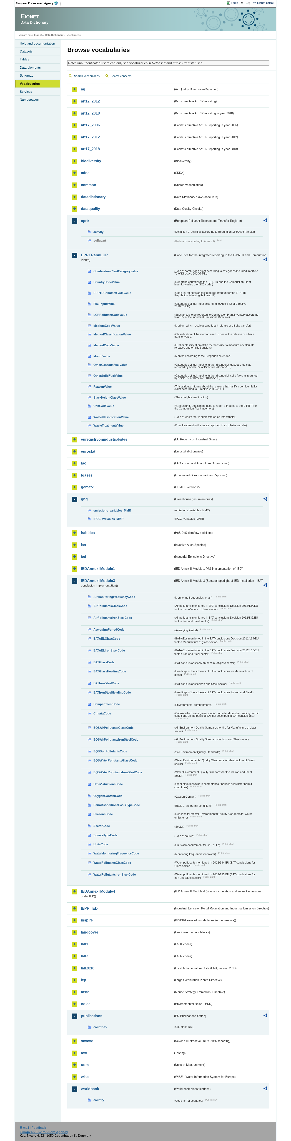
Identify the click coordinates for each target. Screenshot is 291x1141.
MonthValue (101, 356)
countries (100, 1027)
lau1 (84, 944)
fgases (87, 475)
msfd (85, 992)
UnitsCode (100, 844)
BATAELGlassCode (106, 638)
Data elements (30, 67)
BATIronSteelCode (106, 683)
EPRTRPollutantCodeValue (112, 293)
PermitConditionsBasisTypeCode (116, 805)
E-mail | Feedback (33, 1127)
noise (85, 1004)
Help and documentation (37, 43)
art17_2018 (90, 149)
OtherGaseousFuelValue (110, 365)
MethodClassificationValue (112, 334)
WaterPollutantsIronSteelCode (114, 874)
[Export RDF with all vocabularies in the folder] (265, 221)
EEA (38, 3)
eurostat (88, 451)
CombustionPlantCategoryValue (115, 271)
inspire (87, 920)
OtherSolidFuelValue (108, 375)
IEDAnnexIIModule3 (98, 581)
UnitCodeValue (103, 406)
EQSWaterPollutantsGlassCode (115, 760)
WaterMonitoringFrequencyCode (116, 853)
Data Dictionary (54, 35)
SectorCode (101, 826)
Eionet (38, 35)
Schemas (26, 75)
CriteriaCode (102, 713)
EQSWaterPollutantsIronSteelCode (117, 772)
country (98, 1100)
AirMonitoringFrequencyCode (114, 597)
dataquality (90, 209)
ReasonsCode (103, 814)
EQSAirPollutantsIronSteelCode (115, 739)
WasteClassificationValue (111, 417)
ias (83, 545)
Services (26, 91)
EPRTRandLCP (94, 255)
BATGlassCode (103, 662)
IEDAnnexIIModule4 (98, 891)
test (84, 1053)
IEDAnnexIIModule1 (98, 569)
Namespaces (29, 99)
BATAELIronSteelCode (109, 650)
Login (234, 3)
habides (88, 533)
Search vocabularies (87, 76)
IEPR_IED (89, 908)
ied (83, 557)
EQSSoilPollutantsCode (110, 751)
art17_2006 (90, 125)
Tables (24, 59)
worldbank (90, 1089)
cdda (85, 173)
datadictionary (93, 197)
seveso (87, 1041)
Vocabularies (30, 83)
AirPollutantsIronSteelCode (112, 617)
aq (83, 89)
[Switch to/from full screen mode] (248, 3)
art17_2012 (90, 137)
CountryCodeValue (106, 282)
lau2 (84, 956)
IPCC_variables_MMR (108, 519)
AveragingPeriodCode (108, 629)
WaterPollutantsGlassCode (112, 862)
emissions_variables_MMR (112, 510)
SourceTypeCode (105, 835)
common (88, 185)
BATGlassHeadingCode (109, 671)
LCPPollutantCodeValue (110, 315)
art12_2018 (90, 113)
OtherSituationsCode (108, 784)
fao (83, 463)
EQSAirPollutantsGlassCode (113, 727)
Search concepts (121, 76)
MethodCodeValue (106, 345)
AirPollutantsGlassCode (110, 606)
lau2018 (87, 968)
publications (91, 1016)
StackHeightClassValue (109, 397)
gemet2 (87, 487)
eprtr (85, 221)
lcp (83, 980)
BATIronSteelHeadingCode (112, 692)
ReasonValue (102, 386)
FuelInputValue (104, 304)
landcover (89, 932)
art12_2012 (90, 101)
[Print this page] (242, 3)
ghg (84, 499)
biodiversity (91, 161)
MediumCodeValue (106, 325)
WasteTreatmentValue (108, 425)
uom (85, 1065)
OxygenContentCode (107, 796)
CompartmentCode (106, 704)
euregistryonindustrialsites (104, 439)
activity (98, 232)
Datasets (26, 51)
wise (85, 1077)
